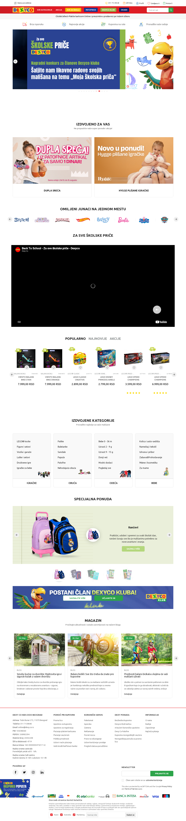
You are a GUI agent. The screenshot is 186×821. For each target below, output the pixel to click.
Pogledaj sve (105, 468)
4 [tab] (86, 91)
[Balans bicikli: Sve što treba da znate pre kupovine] (93, 650)
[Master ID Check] (70, 796)
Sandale (62, 452)
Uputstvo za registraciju (64, 728)
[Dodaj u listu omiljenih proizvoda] (27, 367)
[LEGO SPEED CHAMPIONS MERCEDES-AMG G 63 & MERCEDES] (160, 358)
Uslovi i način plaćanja (63, 742)
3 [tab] (84, 91)
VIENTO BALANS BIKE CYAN (26, 378)
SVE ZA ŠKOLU (73, 10)
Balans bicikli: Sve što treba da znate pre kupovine (92, 675)
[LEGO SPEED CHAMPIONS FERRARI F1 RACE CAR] (133, 358)
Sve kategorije (44, 10)
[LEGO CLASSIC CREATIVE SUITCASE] (79, 358)
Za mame (144, 468)
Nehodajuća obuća (67, 468)
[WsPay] (104, 796)
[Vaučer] (52, 796)
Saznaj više (133, 549)
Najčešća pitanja (152, 731)
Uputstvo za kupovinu (63, 724)
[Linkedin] (42, 772)
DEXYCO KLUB (108, 10)
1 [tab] (79, 91)
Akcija (59, 10)
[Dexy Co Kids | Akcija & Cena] (23, 10)
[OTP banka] (85, 796)
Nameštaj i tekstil (147, 446)
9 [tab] (98, 91)
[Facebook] (15, 772)
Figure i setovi (24, 446)
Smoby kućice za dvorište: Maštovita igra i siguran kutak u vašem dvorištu (39, 675)
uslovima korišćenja (154, 780)
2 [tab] (81, 91)
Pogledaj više (103, 16)
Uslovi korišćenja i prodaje (95, 742)
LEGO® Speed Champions (127, 374)
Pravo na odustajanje (93, 739)
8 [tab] (96, 91)
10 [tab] (102, 91)
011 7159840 (26, 724)
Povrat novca (89, 735)
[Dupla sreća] (52, 160)
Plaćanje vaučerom (61, 735)
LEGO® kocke (23, 441)
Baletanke (62, 446)
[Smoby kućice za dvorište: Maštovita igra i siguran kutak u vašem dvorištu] (39, 650)
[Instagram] (33, 772)
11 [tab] (104, 91)
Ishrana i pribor (146, 452)
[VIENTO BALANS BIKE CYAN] (26, 358)
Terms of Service (131, 789)
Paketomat (88, 720)
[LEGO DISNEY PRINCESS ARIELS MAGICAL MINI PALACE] (106, 358)
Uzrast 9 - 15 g (106, 452)
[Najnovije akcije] (64, 24)
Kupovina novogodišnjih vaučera (128, 735)
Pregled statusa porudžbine (96, 746)
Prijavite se (162, 773)
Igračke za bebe (24, 468)
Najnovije (98, 338)
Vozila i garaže (24, 452)
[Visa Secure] (61, 796)
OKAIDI (124, 10)
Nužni (56, 815)
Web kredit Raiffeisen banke (65, 746)
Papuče (61, 457)
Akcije (115, 338)
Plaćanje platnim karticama (65, 731)
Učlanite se (108, 598)
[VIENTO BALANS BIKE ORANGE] (53, 358)
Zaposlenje (150, 728)
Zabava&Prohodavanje (150, 457)
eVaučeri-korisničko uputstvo (127, 728)
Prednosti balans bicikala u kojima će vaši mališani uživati (146, 675)
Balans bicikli (20, 374)
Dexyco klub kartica (123, 724)
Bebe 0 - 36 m (105, 441)
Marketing (81, 815)
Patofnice (91, 10)
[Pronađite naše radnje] (141, 24)
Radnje (148, 724)
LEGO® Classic (74, 374)
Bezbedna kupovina (123, 720)
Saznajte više (77, 598)
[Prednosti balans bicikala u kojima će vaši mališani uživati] (146, 650)
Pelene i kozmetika (148, 462)
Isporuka (87, 724)
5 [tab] (88, 91)
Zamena (87, 728)
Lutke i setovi (23, 457)
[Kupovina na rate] (103, 24)
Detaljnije (21, 694)
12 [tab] (107, 91)
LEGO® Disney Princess (100, 374)
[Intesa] (124, 796)
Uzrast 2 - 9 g (105, 446)
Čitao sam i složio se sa (144, 780)
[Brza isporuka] (24, 24)
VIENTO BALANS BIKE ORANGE (53, 378)
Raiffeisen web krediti (87, 16)
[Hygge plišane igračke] (133, 160)
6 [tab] (91, 91)
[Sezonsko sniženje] (93, 59)
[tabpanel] (93, 59)
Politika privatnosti (61, 739)
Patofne (61, 462)
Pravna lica (58, 720)
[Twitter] (24, 772)
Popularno (75, 338)
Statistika (67, 815)
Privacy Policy (167, 786)
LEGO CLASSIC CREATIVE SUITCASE (79, 380)
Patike (61, 441)
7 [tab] (93, 91)
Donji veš (103, 457)
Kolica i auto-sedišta (149, 441)
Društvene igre (24, 462)
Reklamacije (89, 731)
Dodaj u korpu (28, 400)
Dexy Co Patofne (122, 731)
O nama (148, 720)
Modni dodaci (105, 462)
